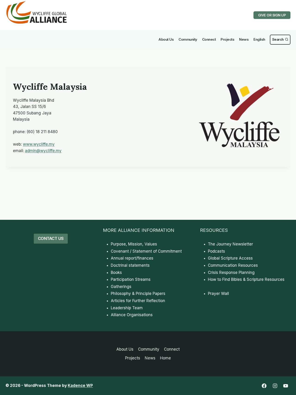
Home (165, 358)
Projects (227, 39)
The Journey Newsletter (230, 244)
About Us (166, 39)
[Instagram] (275, 386)
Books (116, 272)
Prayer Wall (218, 293)
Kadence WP (80, 385)
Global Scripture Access (230, 258)
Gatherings (121, 286)
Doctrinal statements (130, 265)
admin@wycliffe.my (43, 150)
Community (188, 39)
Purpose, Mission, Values (134, 244)
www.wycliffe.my (39, 144)
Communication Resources (233, 265)
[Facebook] (264, 386)
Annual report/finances (132, 258)
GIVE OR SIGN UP (272, 15)
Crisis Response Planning (231, 272)
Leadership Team (127, 308)
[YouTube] (285, 386)
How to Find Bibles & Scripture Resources (246, 279)
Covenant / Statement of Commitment (146, 251)
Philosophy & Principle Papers (138, 293)
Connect (209, 39)
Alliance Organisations (132, 314)
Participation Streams (131, 279)
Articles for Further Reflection (138, 300)
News (244, 39)
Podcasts (216, 251)
